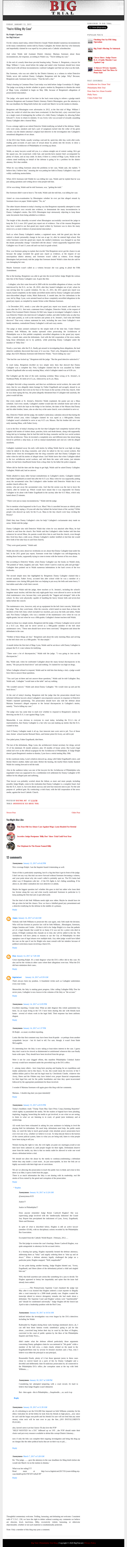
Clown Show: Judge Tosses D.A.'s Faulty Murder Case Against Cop (105, 60)
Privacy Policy (90, 1543)
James (15, 918)
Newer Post (11, 813)
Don (14, 956)
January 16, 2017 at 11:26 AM (42, 1192)
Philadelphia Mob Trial (96, 88)
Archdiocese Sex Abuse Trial (26, 803)
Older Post (76, 813)
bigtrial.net (17, 977)
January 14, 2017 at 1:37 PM (34, 1028)
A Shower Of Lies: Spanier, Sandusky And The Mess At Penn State (105, 70)
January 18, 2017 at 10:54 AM (42, 1313)
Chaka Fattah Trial (94, 98)
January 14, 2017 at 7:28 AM (28, 956)
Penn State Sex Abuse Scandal (99, 91)
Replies (18, 1188)
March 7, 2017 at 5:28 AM (33, 1456)
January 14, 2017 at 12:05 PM (35, 1004)
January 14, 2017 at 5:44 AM (29, 918)
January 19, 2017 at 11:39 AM (35, 1407)
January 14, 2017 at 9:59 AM (36, 977)
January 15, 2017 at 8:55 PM (34, 1105)
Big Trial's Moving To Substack (107, 48)
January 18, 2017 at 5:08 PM (41, 1380)
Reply (14, 910)
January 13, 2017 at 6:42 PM (34, 863)
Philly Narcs (92, 94)
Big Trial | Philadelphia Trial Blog (44, 1543)
